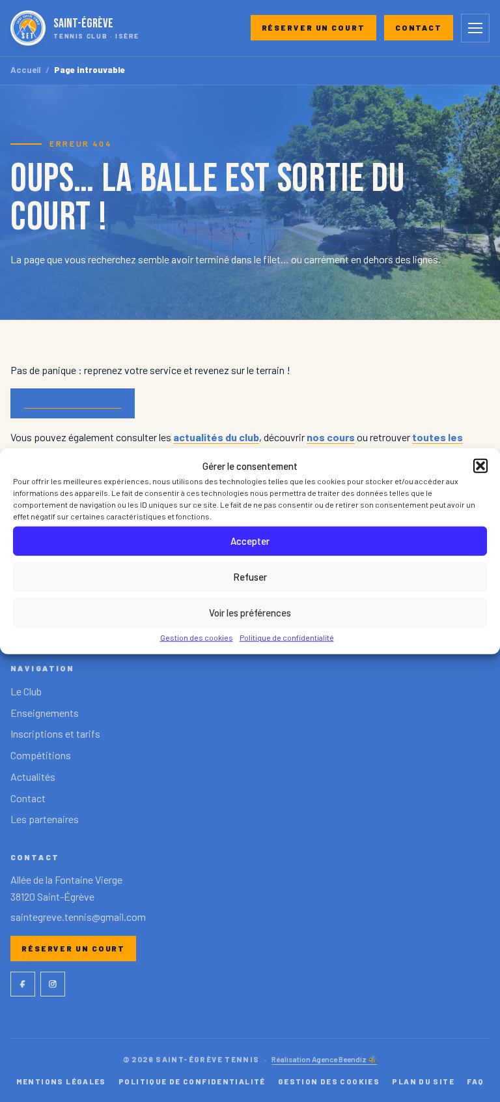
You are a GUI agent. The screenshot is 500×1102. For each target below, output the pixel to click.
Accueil (25, 70)
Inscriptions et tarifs (55, 733)
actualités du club (216, 437)
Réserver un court (313, 27)
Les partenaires (44, 819)
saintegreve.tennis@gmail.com (78, 916)
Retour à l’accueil (72, 403)
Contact (418, 27)
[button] (480, 465)
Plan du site (423, 1081)
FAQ (475, 1081)
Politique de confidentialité (287, 636)
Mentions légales (61, 1081)
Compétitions (40, 755)
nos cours (331, 437)
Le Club (26, 691)
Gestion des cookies (196, 636)
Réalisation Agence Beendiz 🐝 (324, 1059)
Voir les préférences (250, 612)
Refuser (250, 577)
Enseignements (44, 712)
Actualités (32, 776)
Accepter (250, 541)
